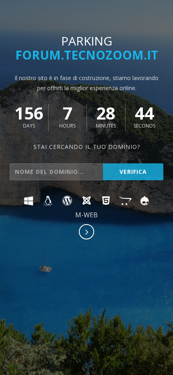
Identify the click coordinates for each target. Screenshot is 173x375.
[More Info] (87, 232)
